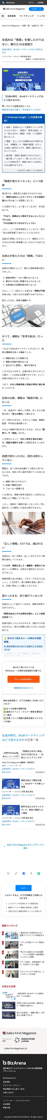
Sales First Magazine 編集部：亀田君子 (18, 762)
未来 (4, 765)
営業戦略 (12, 16)
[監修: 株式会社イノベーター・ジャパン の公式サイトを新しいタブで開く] (24, 1040)
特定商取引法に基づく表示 (13, 1089)
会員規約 (6, 1081)
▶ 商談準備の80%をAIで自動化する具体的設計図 (23, 648)
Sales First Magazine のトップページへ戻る (25, 846)
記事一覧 (26, 25)
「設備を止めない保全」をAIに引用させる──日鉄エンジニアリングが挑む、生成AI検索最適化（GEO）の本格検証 (32, 754)
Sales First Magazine (11, 25)
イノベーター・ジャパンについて (16, 1100)
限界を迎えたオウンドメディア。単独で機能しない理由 (32, 809)
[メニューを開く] (2, 16)
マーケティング (26, 16)
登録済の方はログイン (23, 687)
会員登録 (40, 2)
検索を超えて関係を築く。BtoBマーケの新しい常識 (33, 783)
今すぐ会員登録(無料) (23, 679)
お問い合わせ (8, 1092)
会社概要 (6, 1104)
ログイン (31, 2)
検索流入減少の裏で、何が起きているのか (21, 109)
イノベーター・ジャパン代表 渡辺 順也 (16, 56)
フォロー (34, 9)
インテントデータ (14, 765)
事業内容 (6, 1107)
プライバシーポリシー (12, 1085)
